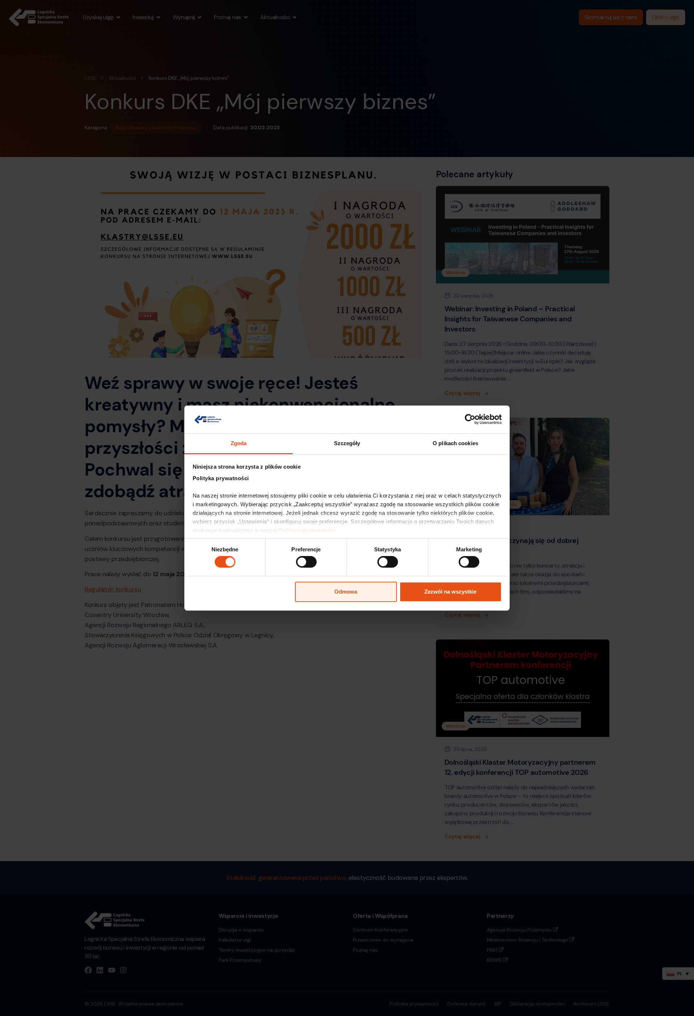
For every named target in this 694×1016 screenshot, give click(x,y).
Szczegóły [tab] (347, 443)
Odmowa (345, 592)
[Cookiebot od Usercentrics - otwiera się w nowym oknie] (470, 419)
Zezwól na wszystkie (450, 592)
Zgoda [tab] (239, 443)
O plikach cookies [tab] (455, 443)
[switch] (306, 562)
